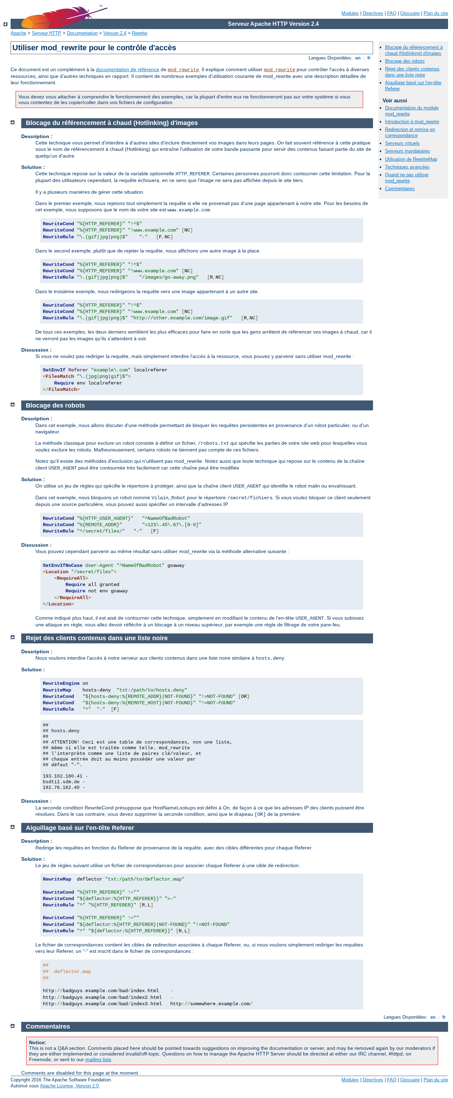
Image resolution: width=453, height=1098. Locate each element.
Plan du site (436, 13)
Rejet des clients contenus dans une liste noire (412, 72)
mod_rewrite (183, 70)
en (358, 58)
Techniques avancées (407, 167)
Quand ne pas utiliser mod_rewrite (407, 177)
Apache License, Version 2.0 (69, 1085)
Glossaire (410, 13)
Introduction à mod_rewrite (412, 121)
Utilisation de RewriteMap (411, 159)
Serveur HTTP (46, 33)
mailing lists (98, 1059)
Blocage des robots (405, 61)
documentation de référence (127, 69)
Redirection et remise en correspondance (410, 132)
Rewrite (139, 33)
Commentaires (400, 188)
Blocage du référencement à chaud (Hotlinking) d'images (414, 50)
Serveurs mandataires (407, 151)
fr (369, 58)
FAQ (391, 13)
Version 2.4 (114, 33)
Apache (18, 33)
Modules (350, 13)
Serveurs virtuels (402, 143)
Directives (373, 13)
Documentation (82, 33)
